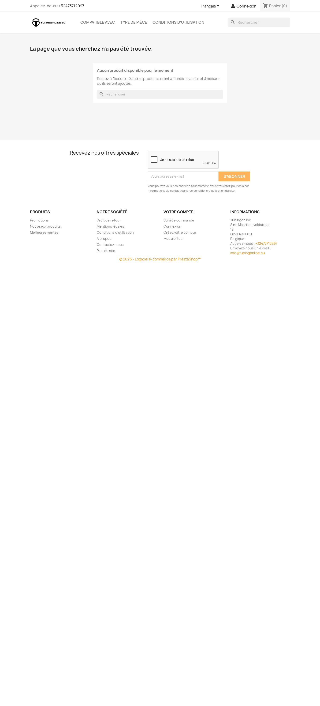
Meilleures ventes (44, 232)
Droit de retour (109, 220)
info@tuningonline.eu (247, 253)
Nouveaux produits (45, 226)
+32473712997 (71, 5)
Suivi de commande (179, 220)
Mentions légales (110, 226)
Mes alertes (173, 238)
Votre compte (178, 211)
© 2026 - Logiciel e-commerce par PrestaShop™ (160, 259)
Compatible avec (97, 22)
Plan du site (106, 250)
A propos (104, 238)
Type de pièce (133, 22)
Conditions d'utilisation (178, 22)
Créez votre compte (180, 232)
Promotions (39, 220)
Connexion (172, 226)
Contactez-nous (110, 244)
